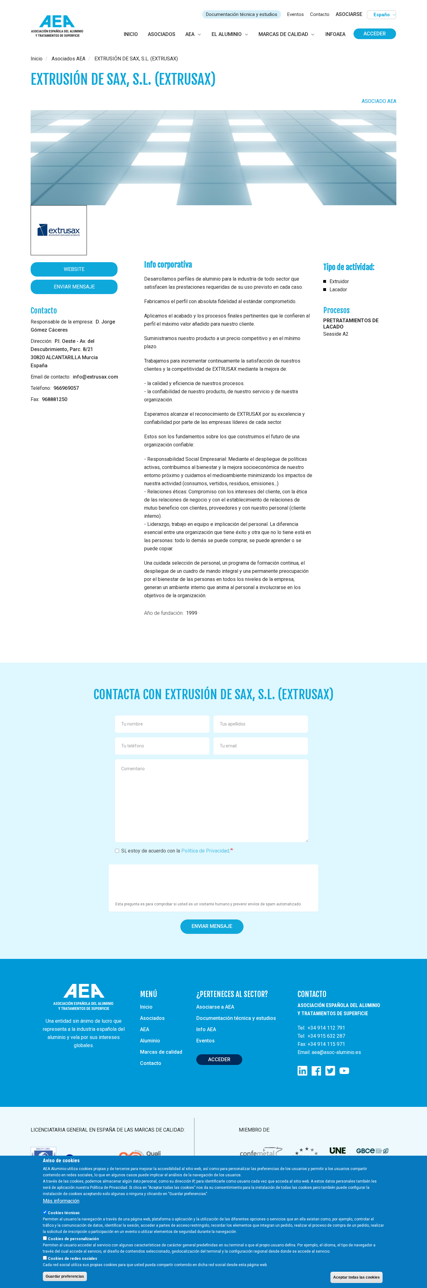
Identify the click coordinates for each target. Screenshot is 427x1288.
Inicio (37, 59)
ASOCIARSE (349, 14)
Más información (61, 1201)
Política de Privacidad (205, 851)
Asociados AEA (68, 59)
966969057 (66, 388)
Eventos (295, 14)
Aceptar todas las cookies (356, 1277)
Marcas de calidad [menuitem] (283, 34)
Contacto (319, 14)
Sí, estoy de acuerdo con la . (175, 851)
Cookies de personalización (73, 1239)
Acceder (375, 34)
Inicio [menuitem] (131, 34)
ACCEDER (219, 1059)
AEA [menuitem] (189, 34)
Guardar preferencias (65, 1276)
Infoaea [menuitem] (335, 34)
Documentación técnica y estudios (241, 14)
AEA (144, 1029)
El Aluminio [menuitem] (227, 34)
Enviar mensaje (74, 287)
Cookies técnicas (64, 1213)
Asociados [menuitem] (161, 34)
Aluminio (150, 1041)
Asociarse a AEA (215, 1007)
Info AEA (206, 1029)
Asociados (152, 1018)
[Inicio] (60, 26)
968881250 (54, 399)
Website (74, 269)
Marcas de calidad (161, 1052)
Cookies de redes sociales (72, 1258)
